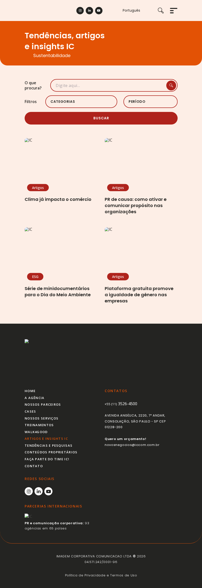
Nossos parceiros (43, 404)
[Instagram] (80, 10)
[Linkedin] (89, 10)
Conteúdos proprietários (51, 452)
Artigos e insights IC (46, 438)
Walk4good (36, 432)
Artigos (38, 187)
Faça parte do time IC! (47, 459)
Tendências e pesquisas (48, 445)
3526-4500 (121, 403)
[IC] (45, 360)
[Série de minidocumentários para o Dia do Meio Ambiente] (61, 252)
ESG (35, 276)
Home (30, 391)
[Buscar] (164, 10)
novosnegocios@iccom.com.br (132, 444)
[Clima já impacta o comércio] (61, 163)
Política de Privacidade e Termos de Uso (101, 575)
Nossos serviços (41, 418)
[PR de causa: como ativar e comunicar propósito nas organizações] (141, 163)
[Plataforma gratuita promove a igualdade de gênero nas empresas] (141, 252)
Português (131, 10)
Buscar (101, 118)
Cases (30, 411)
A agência (35, 398)
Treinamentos (39, 425)
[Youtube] (98, 10)
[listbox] (81, 101)
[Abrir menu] (173, 10)
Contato (34, 466)
